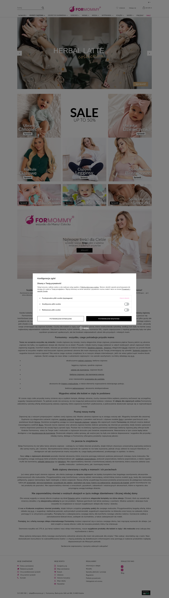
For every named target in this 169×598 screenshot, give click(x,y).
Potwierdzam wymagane (61, 318)
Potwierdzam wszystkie (108, 318)
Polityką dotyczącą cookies (89, 287)
